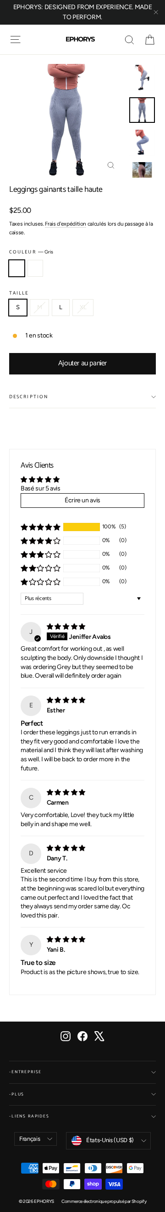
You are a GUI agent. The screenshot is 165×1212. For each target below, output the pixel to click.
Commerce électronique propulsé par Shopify (103, 1201)
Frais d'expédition (65, 224)
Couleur (31, 252)
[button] (40, 527)
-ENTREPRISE (25, 1072)
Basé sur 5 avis (40, 488)
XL (83, 307)
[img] (66, 627)
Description (28, 397)
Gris (16, 268)
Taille (19, 293)
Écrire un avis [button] (82, 500)
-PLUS (16, 1094)
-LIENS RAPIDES (29, 1116)
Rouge (35, 268)
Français (29, 1138)
